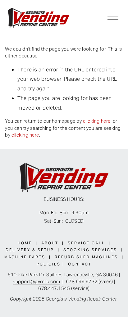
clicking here (97, 121)
